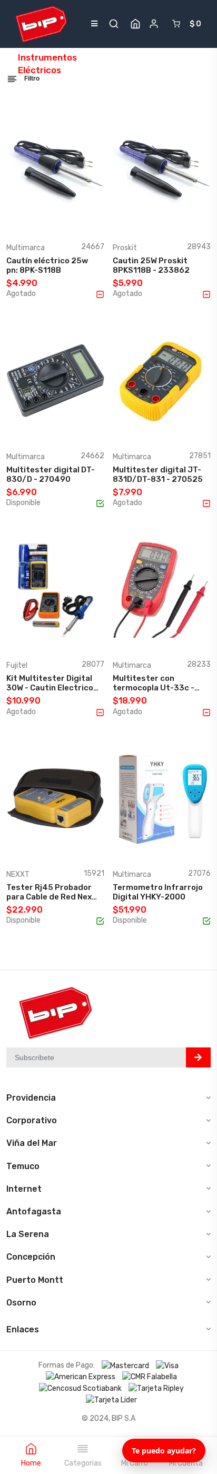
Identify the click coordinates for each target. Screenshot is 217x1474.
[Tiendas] (135, 23)
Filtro (31, 78)
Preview (79, 220)
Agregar (37, 220)
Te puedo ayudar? (164, 1451)
